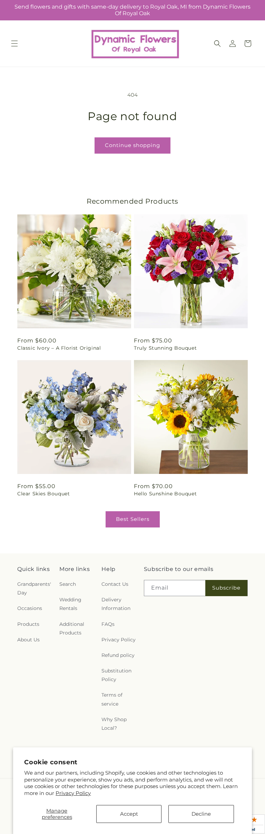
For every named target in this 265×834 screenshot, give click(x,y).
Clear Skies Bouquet (43, 494)
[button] (14, 43)
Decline (201, 814)
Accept (129, 814)
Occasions (29, 608)
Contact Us (114, 584)
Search (67, 584)
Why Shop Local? (114, 723)
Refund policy (118, 655)
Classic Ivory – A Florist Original (59, 348)
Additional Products (71, 628)
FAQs (108, 624)
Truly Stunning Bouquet (165, 348)
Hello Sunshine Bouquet (165, 494)
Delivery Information (115, 604)
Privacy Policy (73, 793)
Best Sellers (132, 519)
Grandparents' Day (34, 588)
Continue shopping (132, 145)
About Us (28, 640)
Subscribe (226, 587)
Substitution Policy (116, 675)
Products (28, 624)
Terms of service (111, 699)
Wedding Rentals (70, 604)
